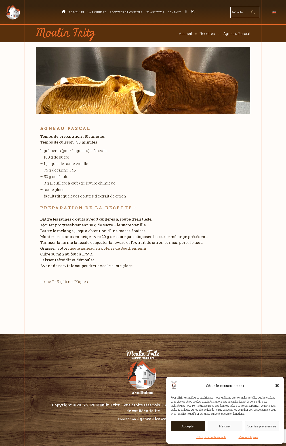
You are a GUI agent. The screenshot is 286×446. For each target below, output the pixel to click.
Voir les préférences (261, 426)
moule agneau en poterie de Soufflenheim (107, 248)
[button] (277, 385)
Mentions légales (248, 437)
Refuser (225, 426)
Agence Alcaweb (152, 418)
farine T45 (49, 281)
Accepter (188, 426)
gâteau (66, 281)
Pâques (81, 281)
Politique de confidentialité (211, 437)
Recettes (207, 33)
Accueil (185, 33)
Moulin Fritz (108, 404)
